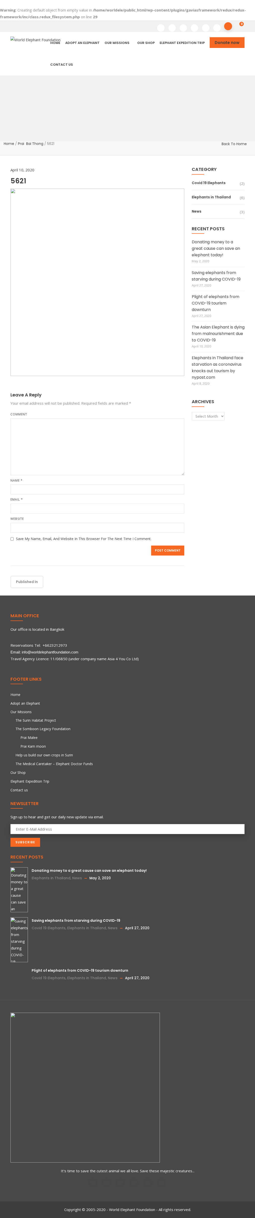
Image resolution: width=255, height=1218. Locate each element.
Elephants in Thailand (211, 197)
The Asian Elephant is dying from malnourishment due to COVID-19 (218, 333)
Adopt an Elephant (82, 42)
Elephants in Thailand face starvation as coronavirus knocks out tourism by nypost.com (217, 367)
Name (16, 480)
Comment (18, 414)
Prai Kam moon (33, 746)
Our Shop (146, 42)
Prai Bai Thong (30, 143)
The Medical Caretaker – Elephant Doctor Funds (54, 763)
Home (9, 143)
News (196, 211)
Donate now (227, 42)
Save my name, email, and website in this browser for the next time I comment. (83, 538)
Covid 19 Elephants (209, 182)
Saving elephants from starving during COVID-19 (216, 276)
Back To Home (234, 143)
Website (17, 519)
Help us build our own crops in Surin (44, 755)
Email (16, 499)
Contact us (61, 64)
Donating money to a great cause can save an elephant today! (216, 248)
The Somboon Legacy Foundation (42, 728)
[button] (238, 24)
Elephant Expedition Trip (182, 42)
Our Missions (117, 42)
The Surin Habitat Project (35, 720)
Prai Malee (29, 737)
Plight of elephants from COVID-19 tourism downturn (215, 303)
